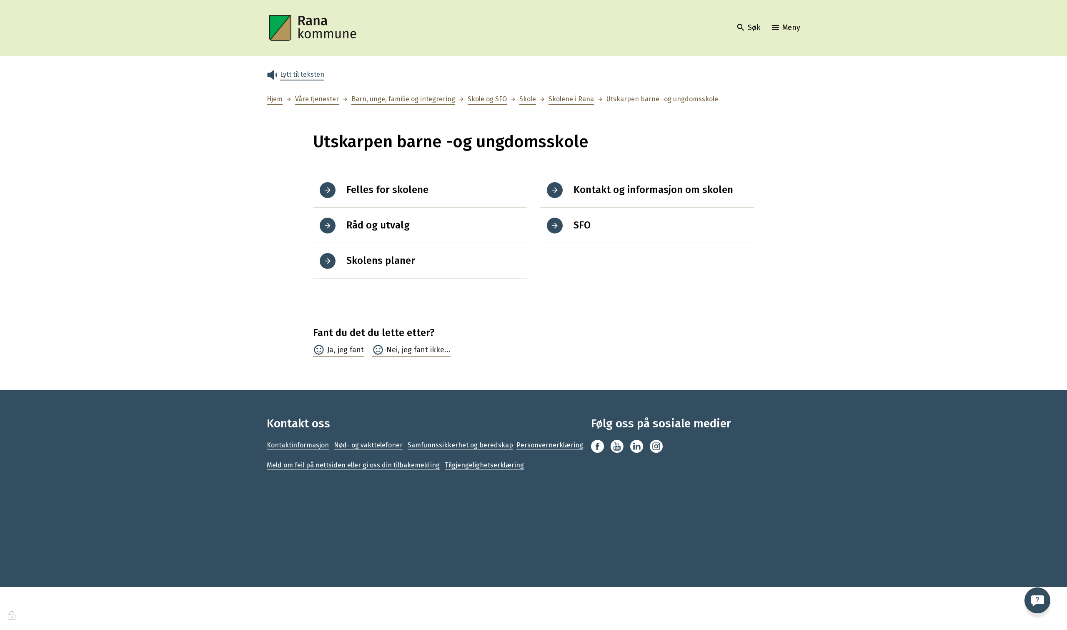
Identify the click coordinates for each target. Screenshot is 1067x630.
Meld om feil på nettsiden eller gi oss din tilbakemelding (353, 465)
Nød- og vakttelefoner (368, 445)
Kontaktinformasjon (298, 445)
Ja (330, 349)
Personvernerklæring (549, 445)
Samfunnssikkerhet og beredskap (460, 445)
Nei (392, 349)
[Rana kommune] (313, 28)
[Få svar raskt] (1037, 600)
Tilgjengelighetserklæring (484, 465)
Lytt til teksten (302, 74)
